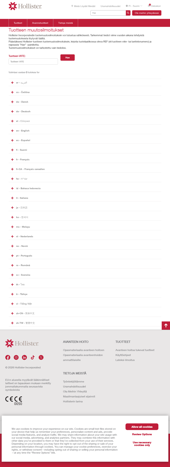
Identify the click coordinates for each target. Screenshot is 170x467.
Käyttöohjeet (123, 354)
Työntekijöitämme (73, 381)
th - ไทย (20, 284)
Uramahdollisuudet (110, 6)
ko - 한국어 (22, 217)
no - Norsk (22, 246)
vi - (24, 303)
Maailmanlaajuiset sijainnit (79, 396)
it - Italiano (22, 197)
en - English (22, 130)
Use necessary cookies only (142, 443)
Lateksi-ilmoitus (125, 359)
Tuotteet (18, 23)
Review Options (142, 434)
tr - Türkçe (21, 294)
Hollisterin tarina (73, 401)
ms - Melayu (23, 226)
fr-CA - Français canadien (30, 169)
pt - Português (24, 255)
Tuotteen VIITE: (17, 55)
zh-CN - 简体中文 (25, 313)
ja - (21, 207)
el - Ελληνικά (23, 121)
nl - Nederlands (24, 236)
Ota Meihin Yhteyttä (75, 391)
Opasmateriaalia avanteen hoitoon (83, 349)
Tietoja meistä (65, 23)
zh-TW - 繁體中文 (25, 322)
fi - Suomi (21, 149)
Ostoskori (155, 5)
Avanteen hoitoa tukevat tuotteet (135, 349)
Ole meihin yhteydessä (147, 12)
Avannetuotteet (40, 23)
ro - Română (23, 265)
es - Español (23, 140)
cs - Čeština (23, 92)
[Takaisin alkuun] (166, 325)
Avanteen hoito (75, 341)
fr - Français (23, 159)
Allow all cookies (142, 426)
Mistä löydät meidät (84, 6)
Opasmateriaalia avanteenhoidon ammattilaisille (83, 357)
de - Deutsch (23, 111)
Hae (67, 57)
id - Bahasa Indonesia (28, 188)
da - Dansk (22, 101)
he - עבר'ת (21, 178)
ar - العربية (21, 82)
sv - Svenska (23, 274)
